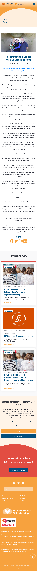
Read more (8, 303)
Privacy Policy (18, 568)
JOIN (18, 431)
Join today (6, 422)
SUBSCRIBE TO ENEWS (18, 470)
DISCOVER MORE (18, 436)
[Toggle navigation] (34, 4)
